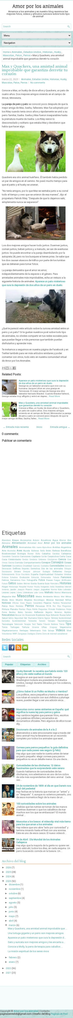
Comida (19, 562)
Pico (59, 606)
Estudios (14, 577)
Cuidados (45, 566)
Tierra (61, 624)
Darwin (68, 566)
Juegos (36, 589)
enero (12, 962)
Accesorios (25, 540)
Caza (4, 559)
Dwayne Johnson (31, 571)
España (34, 574)
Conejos (45, 562)
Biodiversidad (9, 553)
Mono (11, 600)
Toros (4, 627)
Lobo (36, 592)
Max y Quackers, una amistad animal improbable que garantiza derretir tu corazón (35, 70)
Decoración (6, 568)
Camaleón (6, 556)
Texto (39, 624)
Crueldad (27, 565)
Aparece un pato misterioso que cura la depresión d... (37, 937)
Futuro (4, 583)
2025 (8, 872)
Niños (68, 600)
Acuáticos (46, 540)
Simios (54, 618)
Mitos (68, 596)
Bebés (48, 551)
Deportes (25, 568)
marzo (12, 925)
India (52, 587)
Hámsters (54, 583)
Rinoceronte (30, 615)
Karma (54, 589)
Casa (68, 556)
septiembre (15, 898)
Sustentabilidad (19, 621)
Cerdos (25, 559)
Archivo (42, 664)
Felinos (5, 580)
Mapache (6, 596)
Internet (68, 587)
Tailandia (32, 621)
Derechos (35, 568)
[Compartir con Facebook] (14, 368)
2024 (8, 876)
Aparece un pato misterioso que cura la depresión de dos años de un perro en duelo (44, 382)
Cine (69, 559)
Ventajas (23, 630)
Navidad (59, 600)
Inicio (39, 427)
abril (11, 920)
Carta (62, 556)
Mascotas (8, 55)
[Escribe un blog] (7, 368)
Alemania (6, 543)
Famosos (66, 577)
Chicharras (52, 559)
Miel (63, 596)
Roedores (40, 615)
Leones (5, 592)
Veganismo (65, 627)
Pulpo (68, 609)
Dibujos (67, 568)
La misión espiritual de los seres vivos (28, 951)
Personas (40, 606)
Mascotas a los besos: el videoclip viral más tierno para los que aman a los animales (43, 823)
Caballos (46, 553)
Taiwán (42, 621)
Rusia (63, 615)
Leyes (13, 592)
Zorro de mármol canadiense (54, 634)
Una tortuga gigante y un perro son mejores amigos (35, 933)
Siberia (41, 618)
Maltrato (49, 592)
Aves (19, 550)
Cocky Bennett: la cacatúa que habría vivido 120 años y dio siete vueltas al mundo (41, 672)
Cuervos (36, 566)
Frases (49, 580)
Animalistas (25, 547)
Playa (28, 609)
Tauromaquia (64, 620)
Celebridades (14, 559)
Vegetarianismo (10, 630)
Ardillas (56, 547)
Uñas (44, 627)
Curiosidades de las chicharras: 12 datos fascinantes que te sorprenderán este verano (40, 767)
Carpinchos (53, 556)
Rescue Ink (20, 615)
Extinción (35, 577)
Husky (57, 52)
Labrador (67, 589)
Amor (40, 543)
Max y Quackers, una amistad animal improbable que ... (37, 928)
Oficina (15, 603)
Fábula (56, 577)
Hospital (22, 587)
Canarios (15, 556)
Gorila (34, 583)
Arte (4, 550)
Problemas (60, 609)
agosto (13, 902)
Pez (54, 606)
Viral (69, 630)
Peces (11, 606)
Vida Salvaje (48, 630)
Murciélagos (39, 600)
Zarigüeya (22, 634)
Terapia (27, 624)
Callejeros (66, 553)
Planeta (14, 609)
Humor (30, 587)
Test (34, 624)
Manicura (66, 592)
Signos (47, 618)
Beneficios (66, 550)
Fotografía (32, 580)
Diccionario (7, 571)
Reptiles (67, 612)
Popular (9, 664)
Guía (47, 583)
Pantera (56, 603)
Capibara (35, 556)
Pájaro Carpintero (34, 603)
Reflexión (38, 612)
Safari (68, 615)
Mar (14, 596)
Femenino (15, 580)
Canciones (25, 556)
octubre (13, 893)
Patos (19, 55)
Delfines (17, 568)
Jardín (13, 589)
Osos (22, 603)
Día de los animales (52, 568)
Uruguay (53, 627)
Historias (47, 52)
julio (11, 907)
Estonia (5, 577)
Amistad (32, 543)
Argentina (66, 547)
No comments (37, 82)
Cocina (11, 562)
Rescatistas (8, 615)
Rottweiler (55, 615)
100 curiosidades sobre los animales (36, 803)
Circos (4, 562)
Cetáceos (42, 559)
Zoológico (31, 634)
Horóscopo (13, 587)
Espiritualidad (46, 574)
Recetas (12, 612)
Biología (21, 553)
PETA (48, 606)
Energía (67, 571)
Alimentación (19, 542)
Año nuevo (37, 547)
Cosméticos (17, 566)
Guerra (40, 583)
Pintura (5, 609)
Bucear (31, 553)
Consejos (57, 562)
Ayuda (26, 550)
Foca (23, 580)
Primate (51, 609)
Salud (5, 618)
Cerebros (33, 559)
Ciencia (62, 559)
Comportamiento (32, 562)
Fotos (42, 580)
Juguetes (45, 589)
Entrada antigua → (60, 427)
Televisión (18, 624)
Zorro (39, 633)
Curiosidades (57, 565)
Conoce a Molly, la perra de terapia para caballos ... (35, 946)
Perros (26, 55)
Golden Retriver (23, 583)
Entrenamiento (8, 574)
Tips (68, 624)
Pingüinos (66, 606)
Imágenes (45, 587)
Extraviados (46, 577)
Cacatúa (56, 553)
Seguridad (18, 618)
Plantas (22, 609)
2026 (8, 867)
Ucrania (35, 627)
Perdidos (19, 606)
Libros (19, 592)
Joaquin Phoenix (24, 589)
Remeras (58, 612)
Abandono (6, 540)
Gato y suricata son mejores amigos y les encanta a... (36, 942)
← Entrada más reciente (16, 427)
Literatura (28, 592)
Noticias (6, 602)
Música (50, 600)
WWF (15, 634)
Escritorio (25, 574)
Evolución (25, 577)
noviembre (14, 889)
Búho (38, 553)
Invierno (5, 589)
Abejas (15, 540)
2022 (8, 968)
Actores (36, 540)
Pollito (34, 609)
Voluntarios (7, 634)
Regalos (48, 612)
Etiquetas (25, 664)
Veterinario (35, 630)
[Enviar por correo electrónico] (3, 368)
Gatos (12, 583)
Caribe (44, 556)
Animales (17, 52)
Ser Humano (30, 618)
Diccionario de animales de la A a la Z (36, 729)
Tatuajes (51, 621)
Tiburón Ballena (50, 624)
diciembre (14, 884)
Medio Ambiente (44, 596)
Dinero (17, 571)
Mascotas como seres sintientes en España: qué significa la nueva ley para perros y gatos (42, 711)
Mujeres (28, 600)
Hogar (5, 586)
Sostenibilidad (65, 618)
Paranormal (66, 603)
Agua (55, 540)
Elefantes (57, 571)
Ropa (48, 615)
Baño (42, 551)
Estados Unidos (32, 52)
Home (6, 52)
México (57, 596)
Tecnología (7, 624)
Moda (5, 600)
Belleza (56, 550)
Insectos (59, 586)
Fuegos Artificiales (62, 580)
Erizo (18, 574)
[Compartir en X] (11, 368)
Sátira (10, 618)
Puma (4, 612)
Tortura (25, 627)
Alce (69, 540)
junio (11, 911)
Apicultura (46, 547)
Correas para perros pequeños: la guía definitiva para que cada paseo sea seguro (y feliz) (42, 749)
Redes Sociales (25, 612)
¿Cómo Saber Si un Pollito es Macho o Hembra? (42, 691)
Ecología (46, 571)
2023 (8, 881)
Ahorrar (62, 540)
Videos (60, 630)
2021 (8, 972)
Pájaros (47, 603)
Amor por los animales (38, 6)
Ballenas (35, 551)
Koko (60, 589)
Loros (41, 592)
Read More (54, 396)
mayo (12, 916)
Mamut (57, 592)
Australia (11, 551)
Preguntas (42, 609)
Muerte (19, 600)
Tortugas (14, 627)
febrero (13, 957)
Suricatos (6, 621)
